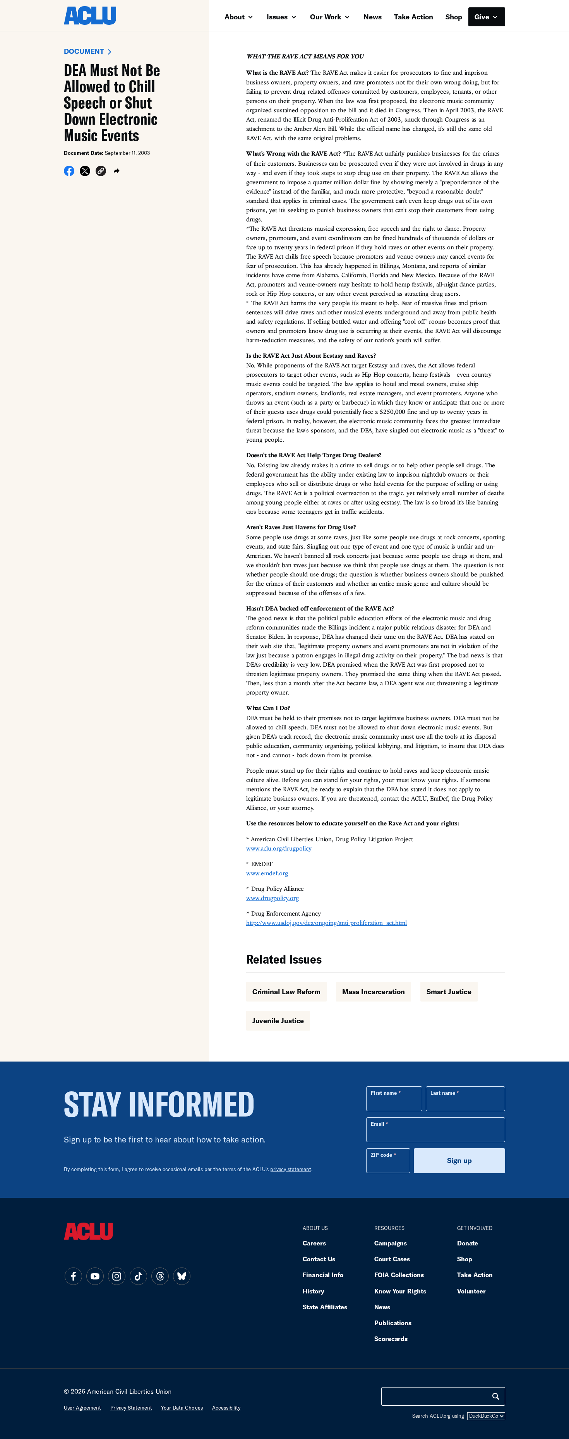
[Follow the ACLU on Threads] (160, 1276)
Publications (392, 1322)
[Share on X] (85, 174)
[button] (101, 172)
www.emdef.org (267, 873)
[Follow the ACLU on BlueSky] (181, 1276)
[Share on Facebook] (69, 174)
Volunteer (471, 1291)
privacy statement (290, 1169)
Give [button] (483, 16)
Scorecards (391, 1338)
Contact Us (319, 1258)
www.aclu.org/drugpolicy (279, 848)
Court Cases (392, 1258)
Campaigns (390, 1243)
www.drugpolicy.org (272, 898)
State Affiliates (325, 1306)
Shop (454, 16)
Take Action (413, 16)
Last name (442, 1093)
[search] (496, 1396)
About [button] (236, 16)
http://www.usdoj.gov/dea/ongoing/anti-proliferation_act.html (326, 922)
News (372, 16)
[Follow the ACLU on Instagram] (116, 1276)
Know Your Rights (400, 1291)
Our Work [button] (326, 16)
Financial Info (323, 1274)
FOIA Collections (399, 1274)
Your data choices (182, 1408)
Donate (467, 1243)
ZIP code (381, 1155)
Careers (314, 1243)
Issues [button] (278, 16)
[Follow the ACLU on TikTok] (138, 1276)
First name (384, 1093)
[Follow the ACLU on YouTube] (95, 1276)
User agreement (82, 1408)
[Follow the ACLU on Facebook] (73, 1276)
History (313, 1291)
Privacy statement (131, 1408)
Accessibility (226, 1408)
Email (377, 1124)
